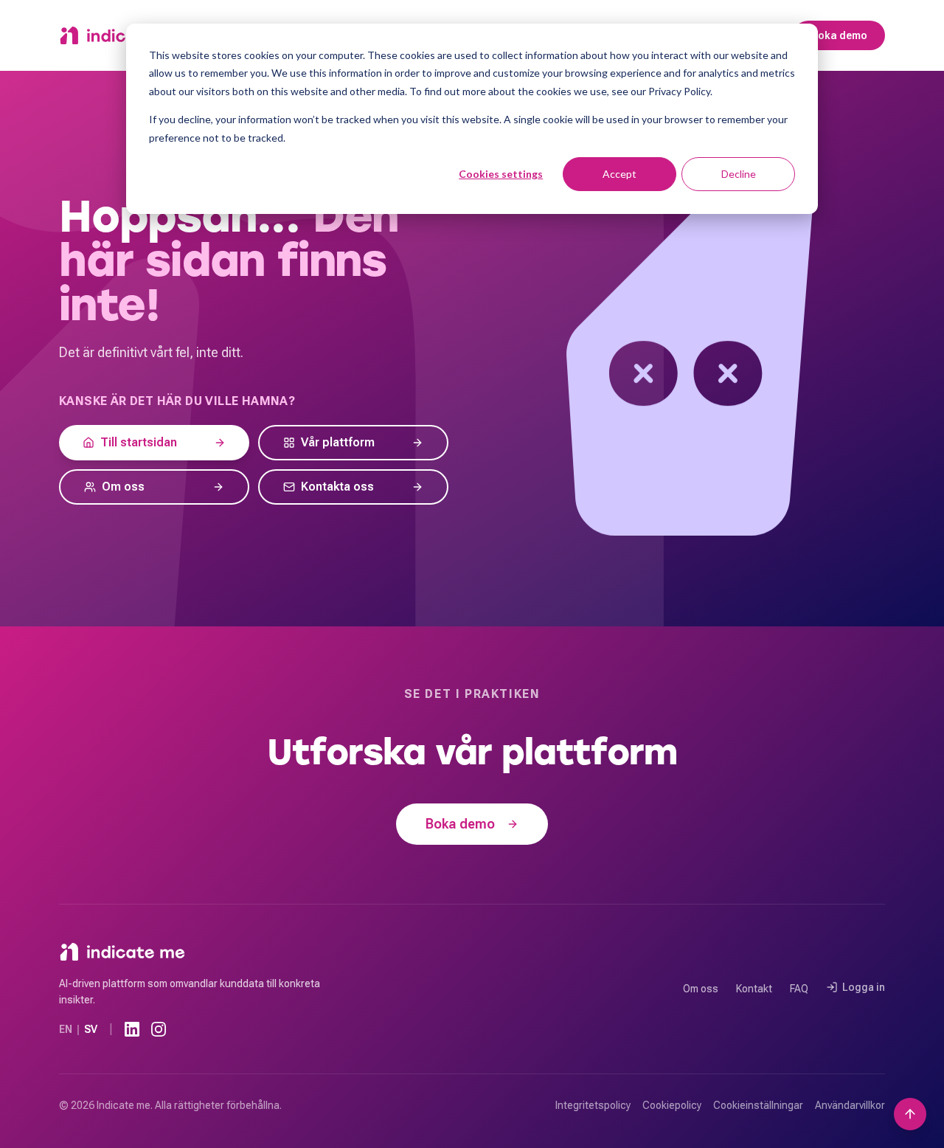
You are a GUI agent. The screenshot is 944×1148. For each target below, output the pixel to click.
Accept (619, 173)
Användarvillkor (850, 1105)
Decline (738, 173)
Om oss (700, 989)
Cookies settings (501, 173)
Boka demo (839, 35)
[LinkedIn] (132, 1029)
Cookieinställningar (758, 1105)
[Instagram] (158, 1029)
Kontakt (754, 989)
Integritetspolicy (593, 1105)
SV (90, 1029)
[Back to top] (910, 1114)
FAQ (799, 989)
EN (65, 1029)
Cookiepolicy (671, 1105)
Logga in (863, 987)
